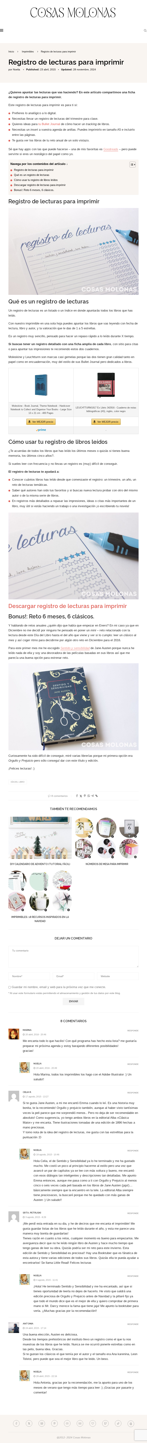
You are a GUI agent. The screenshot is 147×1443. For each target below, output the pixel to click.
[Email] (80, 1423)
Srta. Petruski (32, 1212)
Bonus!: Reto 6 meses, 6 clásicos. (34, 189)
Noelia (16, 69)
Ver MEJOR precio (42, 421)
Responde (133, 1031)
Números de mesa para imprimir (107, 864)
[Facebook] (16, 1423)
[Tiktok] (118, 1423)
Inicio (11, 51)
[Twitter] (29, 1423)
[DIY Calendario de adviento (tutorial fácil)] (40, 838)
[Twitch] (105, 1423)
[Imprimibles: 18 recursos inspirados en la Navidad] (40, 891)
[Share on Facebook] (77, 795)
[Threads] (131, 1423)
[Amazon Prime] (41, 430)
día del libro (18, 782)
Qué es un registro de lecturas (31, 174)
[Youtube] (67, 1423)
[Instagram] (42, 1423)
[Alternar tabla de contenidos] (131, 165)
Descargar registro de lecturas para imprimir (40, 184)
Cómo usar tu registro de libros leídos (36, 179)
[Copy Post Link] (96, 795)
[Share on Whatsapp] (88, 795)
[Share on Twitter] (81, 795)
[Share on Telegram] (92, 795)
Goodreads (110, 149)
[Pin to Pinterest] (85, 795)
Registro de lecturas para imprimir (34, 169)
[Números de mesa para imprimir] (107, 838)
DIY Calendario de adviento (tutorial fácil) (40, 864)
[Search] (145, 30)
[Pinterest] (54, 1423)
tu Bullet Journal (49, 124)
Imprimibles (28, 51)
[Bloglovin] (92, 1423)
